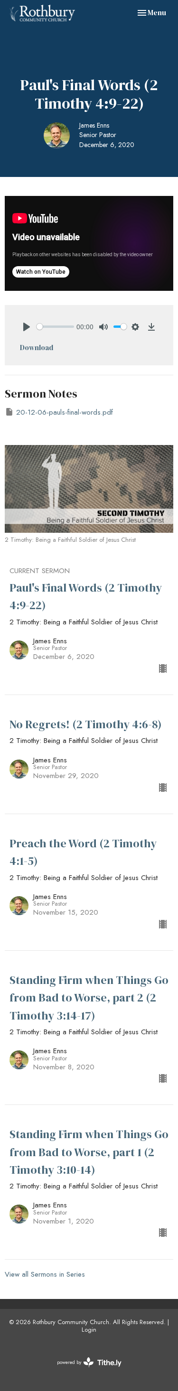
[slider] (55, 326)
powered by (84, 1370)
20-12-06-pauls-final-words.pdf (64, 412)
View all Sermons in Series (45, 1274)
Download (36, 347)
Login (89, 1329)
